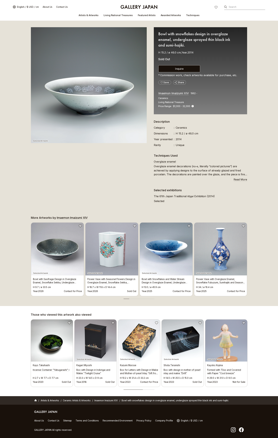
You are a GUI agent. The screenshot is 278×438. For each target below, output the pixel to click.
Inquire (179, 68)
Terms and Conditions (87, 420)
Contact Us (62, 6)
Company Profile (164, 420)
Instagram (233, 429)
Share (181, 82)
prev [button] (31, 258)
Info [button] (192, 106)
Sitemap (67, 420)
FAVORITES (216, 7)
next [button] (247, 258)
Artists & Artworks (88, 15)
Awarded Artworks (171, 15)
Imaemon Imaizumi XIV (173, 93)
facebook (241, 429)
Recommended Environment (118, 420)
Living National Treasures (118, 15)
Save (80, 226)
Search (232, 6)
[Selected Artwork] (89, 85)
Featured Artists (147, 15)
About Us (47, 6)
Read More (240, 179)
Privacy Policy (143, 420)
